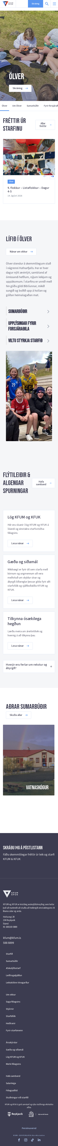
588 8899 (8, 943)
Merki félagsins (13, 1064)
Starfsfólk (11, 1016)
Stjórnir (10, 1009)
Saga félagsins (13, 1001)
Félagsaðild (12, 1090)
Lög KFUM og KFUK (15, 1057)
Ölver (4, 105)
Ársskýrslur (11, 1042)
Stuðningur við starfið (17, 1097)
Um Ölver (17, 105)
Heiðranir (10, 1023)
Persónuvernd (29, 1128)
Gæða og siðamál (14, 1049)
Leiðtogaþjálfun (14, 975)
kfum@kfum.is (12, 938)
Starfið (9, 954)
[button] (52, 176)
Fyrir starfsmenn (14, 1030)
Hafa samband (13, 1076)
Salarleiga (11, 1083)
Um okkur (11, 994)
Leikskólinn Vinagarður (17, 982)
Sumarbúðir (33, 105)
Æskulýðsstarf (13, 968)
